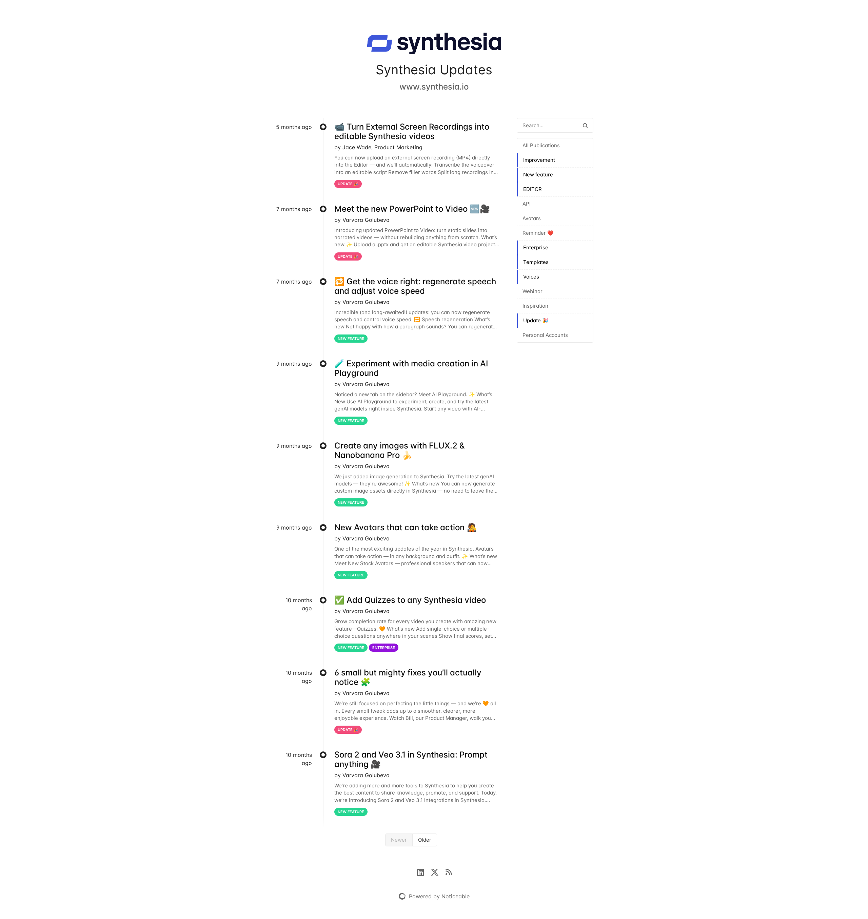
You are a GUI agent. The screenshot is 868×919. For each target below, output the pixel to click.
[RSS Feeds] (449, 871)
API (526, 203)
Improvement (539, 160)
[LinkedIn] (424, 871)
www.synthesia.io (434, 87)
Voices (531, 276)
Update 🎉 (536, 320)
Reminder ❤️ (538, 233)
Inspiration (535, 306)
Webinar (532, 291)
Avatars (531, 218)
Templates (536, 262)
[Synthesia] (434, 45)
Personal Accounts (545, 335)
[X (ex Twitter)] (438, 871)
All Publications (541, 145)
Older (424, 840)
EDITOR (532, 189)
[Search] (585, 125)
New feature (538, 174)
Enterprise (535, 247)
